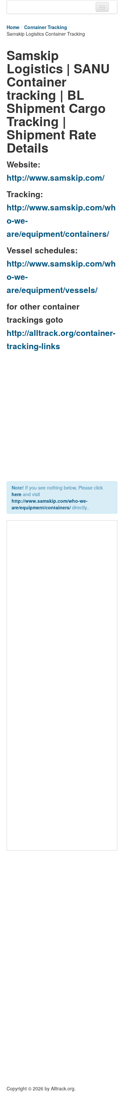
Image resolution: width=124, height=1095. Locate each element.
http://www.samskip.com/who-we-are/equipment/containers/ (50, 504)
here (16, 494)
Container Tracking (45, 27)
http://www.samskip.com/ (55, 177)
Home (13, 27)
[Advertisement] (62, 418)
